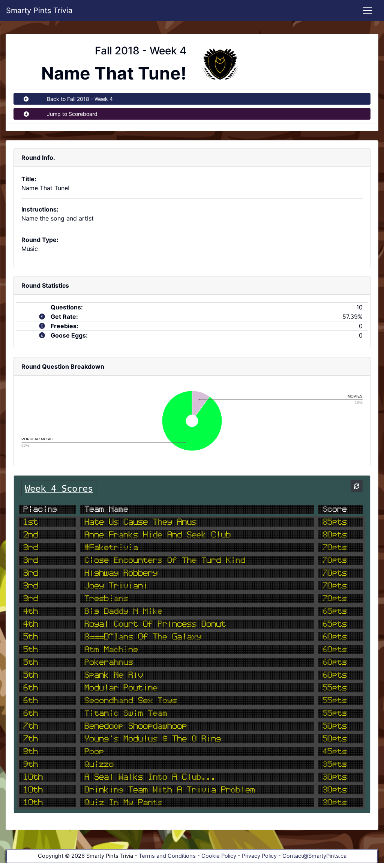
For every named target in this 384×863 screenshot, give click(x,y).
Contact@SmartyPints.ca (314, 855)
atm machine (111, 649)
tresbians (106, 598)
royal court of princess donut (155, 624)
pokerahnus (108, 662)
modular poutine (121, 687)
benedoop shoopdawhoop (135, 726)
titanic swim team (125, 713)
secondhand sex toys (130, 700)
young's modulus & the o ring (152, 738)
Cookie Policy (218, 855)
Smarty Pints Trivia (39, 10)
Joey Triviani (116, 585)
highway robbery (121, 573)
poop (94, 751)
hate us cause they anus (140, 522)
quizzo (99, 764)
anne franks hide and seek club (157, 534)
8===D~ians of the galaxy (142, 636)
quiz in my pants (123, 802)
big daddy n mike (123, 611)
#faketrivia (111, 547)
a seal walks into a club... (150, 777)
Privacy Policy (259, 855)
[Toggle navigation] (367, 10)
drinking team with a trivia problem (169, 789)
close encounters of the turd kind (164, 560)
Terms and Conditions (167, 855)
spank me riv (113, 675)
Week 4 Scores (59, 488)
